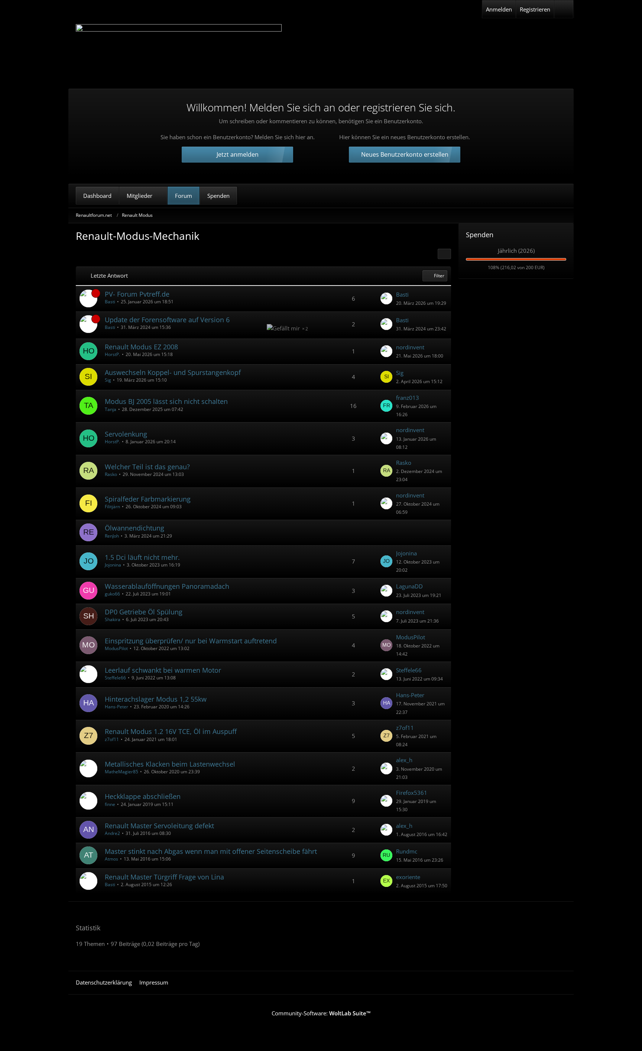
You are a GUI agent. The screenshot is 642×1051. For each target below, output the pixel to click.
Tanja (110, 409)
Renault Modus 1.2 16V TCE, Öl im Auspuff (171, 731)
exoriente (408, 877)
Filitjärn (112, 506)
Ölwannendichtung (134, 527)
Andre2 (112, 833)
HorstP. (112, 354)
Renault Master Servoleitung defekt (159, 825)
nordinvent (410, 347)
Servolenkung (126, 434)
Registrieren (535, 9)
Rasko (111, 474)
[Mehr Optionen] (444, 254)
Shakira (112, 619)
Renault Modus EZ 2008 (141, 346)
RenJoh (112, 536)
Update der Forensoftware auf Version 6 (167, 319)
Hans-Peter (116, 707)
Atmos (111, 859)
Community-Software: (321, 1013)
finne (110, 804)
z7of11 (112, 739)
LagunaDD (409, 586)
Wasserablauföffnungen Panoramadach (167, 586)
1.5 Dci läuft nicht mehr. (142, 557)
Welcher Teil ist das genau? (147, 466)
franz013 (407, 397)
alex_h (404, 760)
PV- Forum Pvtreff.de (137, 294)
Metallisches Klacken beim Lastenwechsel (170, 764)
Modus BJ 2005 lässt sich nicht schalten (166, 401)
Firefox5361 (411, 792)
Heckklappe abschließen (143, 796)
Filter (439, 275)
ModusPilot (116, 648)
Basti (110, 301)
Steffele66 (115, 678)
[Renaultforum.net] (179, 50)
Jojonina (113, 565)
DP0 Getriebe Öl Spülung (143, 611)
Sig (108, 380)
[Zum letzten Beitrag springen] (386, 298)
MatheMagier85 (121, 771)
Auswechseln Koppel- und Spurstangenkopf (173, 372)
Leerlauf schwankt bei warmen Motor (163, 670)
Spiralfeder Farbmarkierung (148, 499)
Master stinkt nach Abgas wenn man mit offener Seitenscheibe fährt (211, 851)
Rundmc (406, 851)
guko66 (112, 594)
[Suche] (563, 9)
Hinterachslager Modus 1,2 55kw (156, 699)
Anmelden (499, 9)
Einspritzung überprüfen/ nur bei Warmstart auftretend (191, 640)
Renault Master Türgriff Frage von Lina (164, 876)
